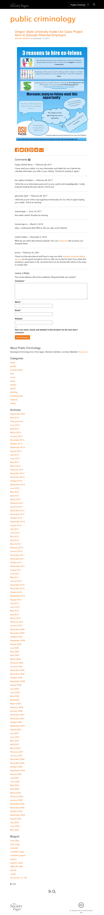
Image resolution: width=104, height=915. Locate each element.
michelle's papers (17, 855)
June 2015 (15, 425)
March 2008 (15, 703)
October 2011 (16, 562)
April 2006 (14, 788)
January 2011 (16, 580)
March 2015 (15, 432)
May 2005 (14, 829)
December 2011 (17, 555)
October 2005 (16, 811)
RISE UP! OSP (16, 866)
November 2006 (17, 763)
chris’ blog (14, 840)
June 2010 (15, 606)
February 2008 (16, 707)
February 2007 (16, 751)
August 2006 (15, 774)
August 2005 (15, 818)
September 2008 (17, 681)
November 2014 (17, 439)
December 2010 (17, 584)
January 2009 (16, 666)
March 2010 (15, 618)
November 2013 (17, 476)
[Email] (41, 150)
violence (14, 399)
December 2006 (17, 759)
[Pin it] (31, 150)
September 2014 (17, 447)
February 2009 (16, 662)
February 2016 (16, 421)
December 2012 (17, 510)
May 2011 (14, 577)
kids (12, 373)
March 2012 (15, 543)
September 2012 (17, 521)
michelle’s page (17, 851)
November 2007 (17, 718)
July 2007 (14, 733)
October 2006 (16, 766)
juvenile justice (16, 369)
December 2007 (17, 714)
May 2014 (14, 462)
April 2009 (14, 655)
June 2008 (15, 692)
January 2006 (16, 800)
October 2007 (16, 722)
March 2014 (15, 465)
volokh (13, 873)
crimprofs (14, 847)
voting (12, 403)
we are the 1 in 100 (18, 877)
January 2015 (16, 436)
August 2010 (15, 599)
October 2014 (16, 443)
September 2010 (17, 595)
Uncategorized (16, 395)
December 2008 (17, 670)
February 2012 (16, 547)
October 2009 (16, 636)
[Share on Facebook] (17, 150)
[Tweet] (22, 150)
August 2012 (15, 525)
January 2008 (16, 710)
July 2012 (14, 529)
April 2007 (14, 744)
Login (13, 883)
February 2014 (16, 469)
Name (18, 302)
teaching (14, 392)
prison (13, 380)
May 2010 (14, 610)
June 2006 (15, 781)
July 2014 (14, 454)
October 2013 (16, 480)
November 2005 (17, 807)
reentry (13, 384)
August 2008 (15, 684)
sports (13, 388)
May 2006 (14, 785)
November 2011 (17, 558)
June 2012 (15, 532)
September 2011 (17, 566)
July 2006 (14, 777)
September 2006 (17, 770)
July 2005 (14, 822)
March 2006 (15, 792)
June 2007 (15, 736)
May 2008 (14, 696)
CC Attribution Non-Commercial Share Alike (81, 911)
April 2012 (14, 540)
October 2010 (16, 592)
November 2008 (17, 673)
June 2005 (15, 826)
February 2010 (16, 621)
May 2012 (14, 536)
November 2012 (17, 514)
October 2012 (16, 517)
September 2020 (17, 413)
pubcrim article (16, 862)
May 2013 (14, 491)
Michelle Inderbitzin (22, 38)
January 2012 (16, 551)
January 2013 (16, 506)
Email (18, 310)
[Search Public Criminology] (54, 891)
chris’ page (15, 844)
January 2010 (16, 625)
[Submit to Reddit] (36, 150)
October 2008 (16, 677)
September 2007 (17, 725)
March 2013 (15, 499)
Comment (20, 281)
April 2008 (14, 699)
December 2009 (17, 629)
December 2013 (17, 473)
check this (63, 240)
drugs (12, 362)
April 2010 (14, 614)
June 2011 (15, 573)
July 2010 (14, 603)
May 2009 (14, 651)
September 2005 (17, 814)
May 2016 (14, 417)
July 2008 (14, 688)
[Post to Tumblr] (26, 150)
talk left (13, 870)
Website (18, 318)
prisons (13, 859)
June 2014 (15, 458)
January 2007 (16, 755)
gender (13, 366)
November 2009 (17, 632)
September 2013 (17, 484)
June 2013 (15, 488)
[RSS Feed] (49, 891)
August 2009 (15, 644)
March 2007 (15, 748)
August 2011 (15, 569)
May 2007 (14, 740)
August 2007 (15, 729)
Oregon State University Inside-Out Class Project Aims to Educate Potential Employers (49, 33)
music (12, 377)
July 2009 (14, 647)
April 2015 (14, 428)
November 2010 (17, 588)
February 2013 (16, 502)
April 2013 (14, 495)
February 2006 (16, 796)
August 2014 (15, 451)
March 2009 (15, 659)
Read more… (84, 352)
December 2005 (17, 803)
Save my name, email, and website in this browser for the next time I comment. (46, 331)
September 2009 (17, 640)
